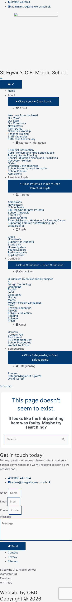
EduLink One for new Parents (26, 210)
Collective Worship (19, 131)
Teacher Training (18, 134)
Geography (15, 295)
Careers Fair (15, 334)
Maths (12, 300)
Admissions (15, 173)
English (12, 289)
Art (10, 281)
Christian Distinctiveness (23, 166)
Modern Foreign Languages (24, 302)
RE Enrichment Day (20, 340)
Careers (13, 332)
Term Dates (15, 128)
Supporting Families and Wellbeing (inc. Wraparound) (32, 224)
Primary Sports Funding (22, 155)
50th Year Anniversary (22, 139)
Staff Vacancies (17, 136)
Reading (13, 316)
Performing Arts (17, 252)
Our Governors (17, 123)
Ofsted (12, 163)
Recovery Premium (19, 160)
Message (5, 516)
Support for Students (21, 242)
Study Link (14, 244)
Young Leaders (17, 250)
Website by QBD (18, 592)
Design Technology (19, 284)
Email (3, 501)
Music (11, 305)
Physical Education (19, 308)
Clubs (11, 236)
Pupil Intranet (16, 255)
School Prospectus (19, 342)
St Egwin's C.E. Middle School (34, 72)
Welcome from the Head (23, 115)
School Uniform (17, 218)
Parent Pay (15, 215)
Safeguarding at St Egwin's (24, 376)
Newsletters (15, 126)
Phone (4, 510)
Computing (14, 287)
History (12, 297)
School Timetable (18, 212)
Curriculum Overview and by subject (30, 279)
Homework (14, 239)
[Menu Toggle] (11, 84)
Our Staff (13, 121)
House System (17, 247)
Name (4, 492)
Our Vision (14, 118)
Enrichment (15, 337)
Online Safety (16, 379)
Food (11, 292)
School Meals (16, 207)
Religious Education (20, 313)
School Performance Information (28, 168)
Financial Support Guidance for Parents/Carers (37, 220)
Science (13, 318)
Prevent (13, 373)
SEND (11, 321)
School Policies (17, 171)
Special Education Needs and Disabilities (33, 158)
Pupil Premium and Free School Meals (31, 153)
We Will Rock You (18, 345)
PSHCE (12, 310)
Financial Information (21, 150)
